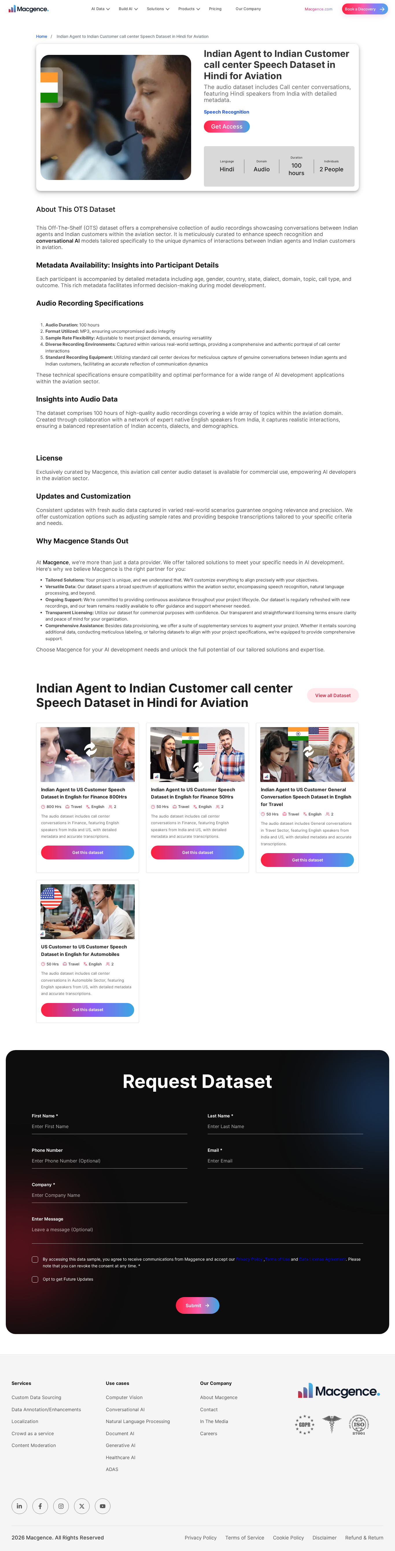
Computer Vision (124, 1397)
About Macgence (218, 1397)
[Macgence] (339, 1391)
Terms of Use (277, 1259)
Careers (208, 1433)
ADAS (112, 1469)
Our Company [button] (248, 8)
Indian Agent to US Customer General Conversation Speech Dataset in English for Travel (306, 797)
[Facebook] (40, 1506)
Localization (25, 1421)
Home (41, 36)
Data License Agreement (322, 1259)
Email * (215, 1150)
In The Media (214, 1421)
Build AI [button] (126, 8)
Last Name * (220, 1116)
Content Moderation (34, 1445)
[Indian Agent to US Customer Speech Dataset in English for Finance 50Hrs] (197, 754)
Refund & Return (364, 1538)
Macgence (56, 562)
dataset (93, 586)
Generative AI (120, 1445)
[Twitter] (82, 1506)
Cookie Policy (288, 1538)
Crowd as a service (33, 1433)
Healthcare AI (120, 1457)
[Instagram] (61, 1506)
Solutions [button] (155, 8)
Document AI (120, 1433)
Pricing (215, 8)
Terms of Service (244, 1538)
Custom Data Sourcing (36, 1397)
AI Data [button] (97, 8)
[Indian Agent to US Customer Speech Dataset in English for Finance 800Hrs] (87, 754)
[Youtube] (102, 1506)
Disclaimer (325, 1538)
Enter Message (47, 1219)
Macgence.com (318, 9)
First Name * (45, 1116)
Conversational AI (125, 1409)
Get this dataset (87, 852)
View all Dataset (333, 695)
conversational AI (58, 241)
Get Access (227, 126)
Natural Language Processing (138, 1421)
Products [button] (186, 8)
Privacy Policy (249, 1259)
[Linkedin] (19, 1506)
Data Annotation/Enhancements (46, 1409)
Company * (43, 1184)
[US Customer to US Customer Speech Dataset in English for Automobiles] (87, 911)
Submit (198, 1305)
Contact (209, 1409)
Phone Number (47, 1150)
